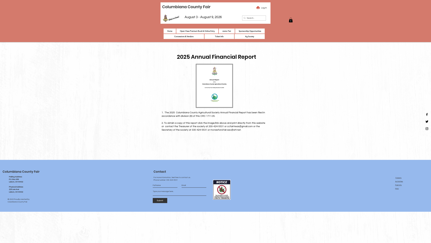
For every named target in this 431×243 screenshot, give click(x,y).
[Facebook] (427, 114)
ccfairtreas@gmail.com (240, 126)
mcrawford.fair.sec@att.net (225, 130)
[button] (291, 20)
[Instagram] (427, 128)
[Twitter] (427, 121)
